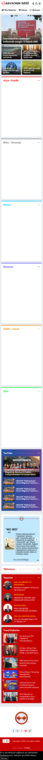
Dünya (24, 10)
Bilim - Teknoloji (12, 142)
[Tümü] (39, 569)
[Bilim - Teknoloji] (39, 142)
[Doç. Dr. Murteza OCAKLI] (7, 618)
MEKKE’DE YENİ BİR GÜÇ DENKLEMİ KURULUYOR (25, 599)
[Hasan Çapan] (7, 608)
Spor (6, 391)
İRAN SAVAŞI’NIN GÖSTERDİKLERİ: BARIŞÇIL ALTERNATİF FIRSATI (25, 609)
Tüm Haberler (10, 10)
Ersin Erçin (19, 595)
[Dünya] (39, 204)
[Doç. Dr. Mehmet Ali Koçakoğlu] (7, 585)
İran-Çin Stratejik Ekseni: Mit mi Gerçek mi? (25, 620)
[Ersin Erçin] (7, 597)
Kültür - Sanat (11, 328)
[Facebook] (13, 731)
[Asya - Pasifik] (39, 80)
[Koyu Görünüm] (33, 3)
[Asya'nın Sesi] (15, 3)
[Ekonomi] (39, 267)
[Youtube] (25, 731)
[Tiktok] (30, 731)
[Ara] (36, 3)
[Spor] (39, 391)
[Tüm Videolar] (39, 453)
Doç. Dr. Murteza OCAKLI (25, 616)
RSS (7, 741)
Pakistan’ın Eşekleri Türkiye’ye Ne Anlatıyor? (26, 588)
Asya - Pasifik (11, 80)
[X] (17, 731)
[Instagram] (21, 731)
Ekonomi (36, 10)
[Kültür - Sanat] (39, 329)
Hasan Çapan (20, 605)
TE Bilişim (27, 748)
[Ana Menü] (40, 3)
